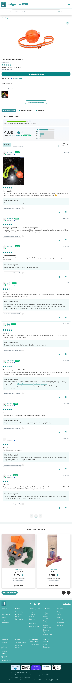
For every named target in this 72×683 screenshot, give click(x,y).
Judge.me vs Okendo (5, 652)
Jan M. (9, 283)
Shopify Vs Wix (47, 635)
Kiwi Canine (18, 78)
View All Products (9, 593)
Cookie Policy (47, 680)
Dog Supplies (6, 18)
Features (4, 617)
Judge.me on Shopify (47, 613)
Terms (10, 680)
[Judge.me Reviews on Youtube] (39, 604)
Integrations (5, 622)
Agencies (59, 617)
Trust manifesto (34, 626)
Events (59, 615)
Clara (8, 324)
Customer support (32, 615)
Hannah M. (10, 361)
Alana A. (10, 404)
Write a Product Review (36, 102)
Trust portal (32, 624)
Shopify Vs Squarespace (47, 626)
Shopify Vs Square (46, 631)
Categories (46, 647)
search (59, 12)
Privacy (15, 680)
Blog (58, 612)
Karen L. (9, 475)
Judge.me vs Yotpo (5, 648)
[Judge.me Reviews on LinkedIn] (34, 604)
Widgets (4, 620)
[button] (64, 593)
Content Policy (38, 680)
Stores (45, 644)
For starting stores (18, 615)
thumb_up (59, 212)
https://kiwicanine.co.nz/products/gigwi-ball (32, 384)
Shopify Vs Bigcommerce (47, 617)
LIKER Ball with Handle (12, 60)
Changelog (60, 625)
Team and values (20, 642)
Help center (60, 620)
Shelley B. (10, 218)
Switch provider (6, 661)
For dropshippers (20, 612)
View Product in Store (36, 74)
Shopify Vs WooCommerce (47, 622)
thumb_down (66, 212)
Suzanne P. (10, 152)
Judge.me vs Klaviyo (5, 657)
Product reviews (7, 612)
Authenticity (22, 680)
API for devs (60, 622)
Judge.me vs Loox (5, 643)
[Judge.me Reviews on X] (30, 604)
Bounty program (34, 644)
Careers (17, 648)
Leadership (18, 645)
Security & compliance (32, 620)
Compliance (30, 680)
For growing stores (19, 620)
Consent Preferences (57, 680)
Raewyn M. (10, 246)
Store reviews (6, 615)
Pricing (31, 612)
